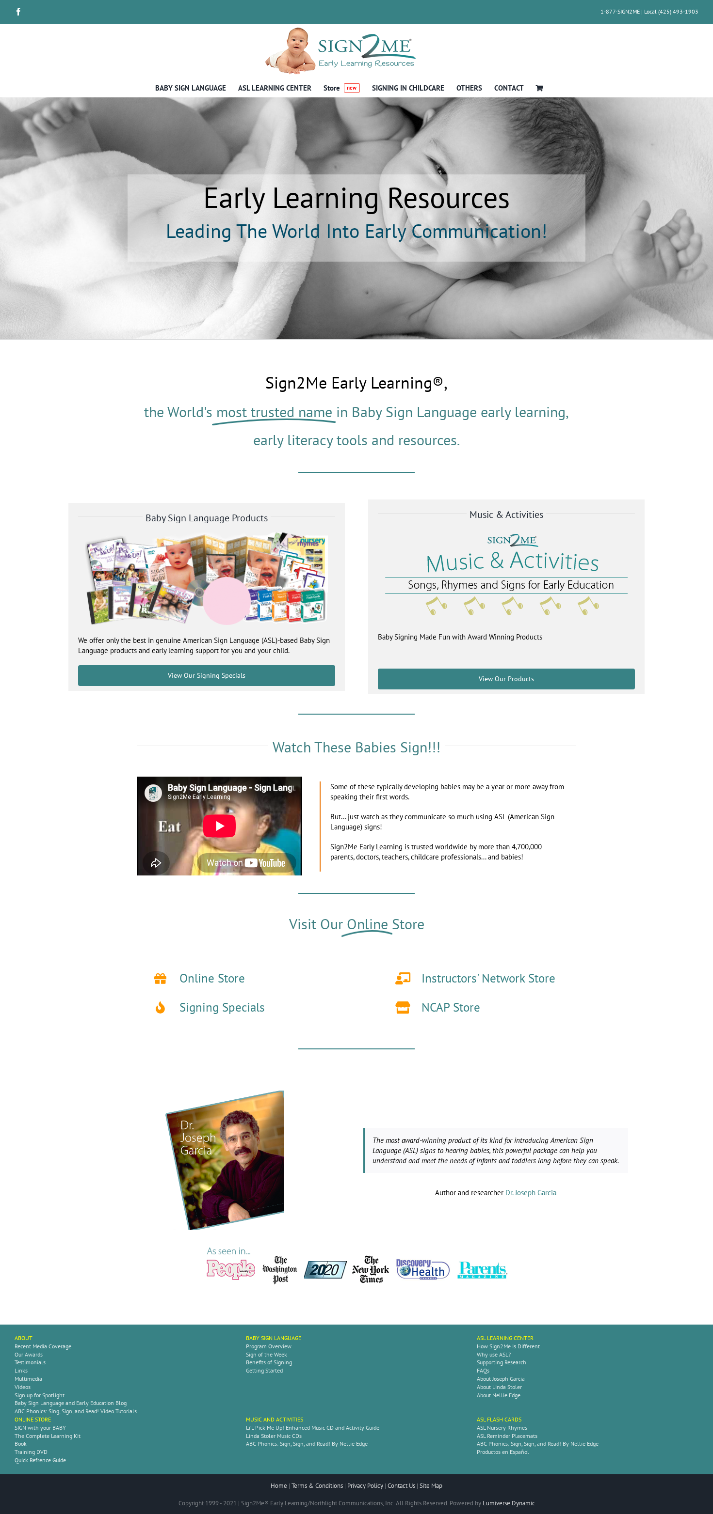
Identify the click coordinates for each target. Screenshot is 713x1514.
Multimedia (28, 1378)
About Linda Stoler (499, 1386)
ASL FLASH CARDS (499, 1419)
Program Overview (269, 1346)
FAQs (483, 1370)
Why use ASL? (494, 1354)
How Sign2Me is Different (508, 1346)
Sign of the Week (266, 1354)
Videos (23, 1386)
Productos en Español (503, 1451)
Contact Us (401, 1486)
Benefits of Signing (269, 1362)
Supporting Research (501, 1362)
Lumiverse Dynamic (509, 1503)
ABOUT (23, 1338)
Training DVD (31, 1451)
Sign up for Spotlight (40, 1395)
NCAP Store (450, 1007)
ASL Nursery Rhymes (502, 1427)
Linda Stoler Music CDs (274, 1435)
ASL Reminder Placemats (507, 1435)
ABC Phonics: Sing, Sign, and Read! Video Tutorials (76, 1411)
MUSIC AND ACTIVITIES (274, 1419)
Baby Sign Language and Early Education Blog (71, 1402)
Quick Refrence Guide (40, 1460)
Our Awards (29, 1354)
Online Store (212, 978)
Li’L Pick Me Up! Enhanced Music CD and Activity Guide (312, 1427)
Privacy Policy (365, 1486)
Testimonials (30, 1362)
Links (21, 1370)
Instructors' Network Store (488, 978)
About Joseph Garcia (501, 1378)
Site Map (431, 1486)
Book (21, 1443)
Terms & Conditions (317, 1486)
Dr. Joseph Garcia (530, 1192)
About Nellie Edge (498, 1395)
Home (279, 1486)
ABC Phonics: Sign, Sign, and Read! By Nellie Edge (307, 1443)
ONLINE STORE (33, 1419)
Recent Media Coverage (43, 1346)
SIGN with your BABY (40, 1427)
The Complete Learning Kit (48, 1435)
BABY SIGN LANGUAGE (273, 1338)
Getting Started (264, 1370)
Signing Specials (222, 1007)
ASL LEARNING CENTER (505, 1338)
